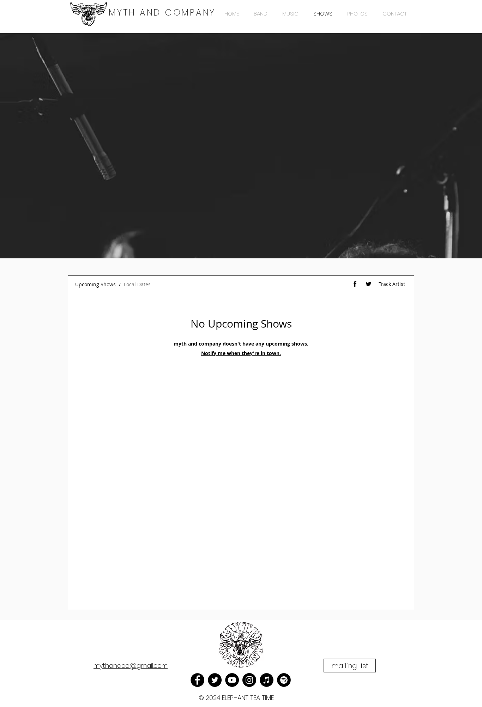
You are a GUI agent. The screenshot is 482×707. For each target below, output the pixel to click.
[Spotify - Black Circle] (284, 680)
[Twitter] (215, 680)
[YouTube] (232, 680)
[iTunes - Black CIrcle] (266, 680)
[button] (350, 665)
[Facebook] (197, 680)
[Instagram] (249, 680)
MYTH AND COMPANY (162, 12)
